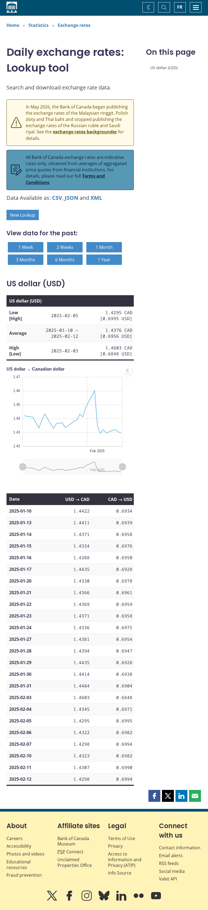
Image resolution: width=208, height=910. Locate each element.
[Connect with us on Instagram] (87, 899)
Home (12, 25)
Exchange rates (74, 25)
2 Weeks (65, 247)
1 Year (104, 260)
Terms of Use (121, 838)
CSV (57, 197)
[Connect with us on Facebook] (70, 899)
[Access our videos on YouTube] (156, 899)
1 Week (25, 247)
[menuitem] (127, 371)
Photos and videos (25, 854)
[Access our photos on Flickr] (139, 899)
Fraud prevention (24, 875)
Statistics (38, 25)
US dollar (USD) (164, 67)
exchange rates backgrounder (85, 132)
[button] (154, 796)
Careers (14, 838)
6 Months (64, 260)
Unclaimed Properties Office (74, 862)
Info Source (119, 873)
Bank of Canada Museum (73, 841)
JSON (71, 197)
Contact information (179, 848)
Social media (172, 871)
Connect (70, 852)
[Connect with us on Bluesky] (104, 899)
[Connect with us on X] (52, 899)
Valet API (168, 879)
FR (180, 7)
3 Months (25, 260)
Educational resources (18, 864)
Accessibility (18, 846)
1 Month (104, 247)
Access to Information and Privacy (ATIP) (124, 859)
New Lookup (22, 215)
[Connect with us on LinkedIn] (122, 899)
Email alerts (171, 855)
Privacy (115, 846)
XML (96, 197)
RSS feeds (169, 863)
